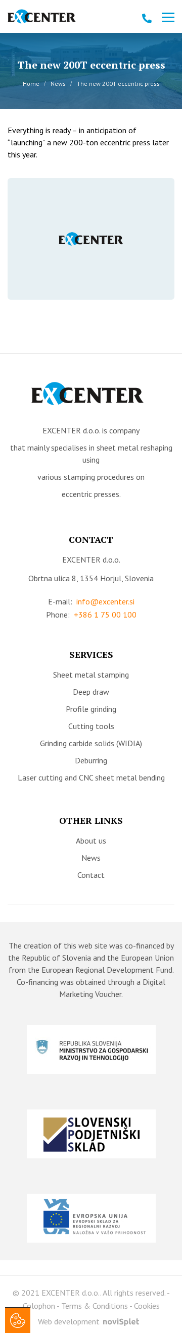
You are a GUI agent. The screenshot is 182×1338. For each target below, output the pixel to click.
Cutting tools (91, 726)
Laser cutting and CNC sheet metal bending (91, 777)
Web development (70, 1321)
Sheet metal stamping (91, 675)
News (58, 83)
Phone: (91, 614)
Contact (91, 875)
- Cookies (144, 1306)
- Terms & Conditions (92, 1306)
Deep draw (91, 692)
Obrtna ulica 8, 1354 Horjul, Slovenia (91, 578)
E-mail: (91, 601)
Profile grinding (91, 709)
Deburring (91, 760)
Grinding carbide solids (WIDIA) (91, 743)
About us (91, 840)
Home (31, 83)
